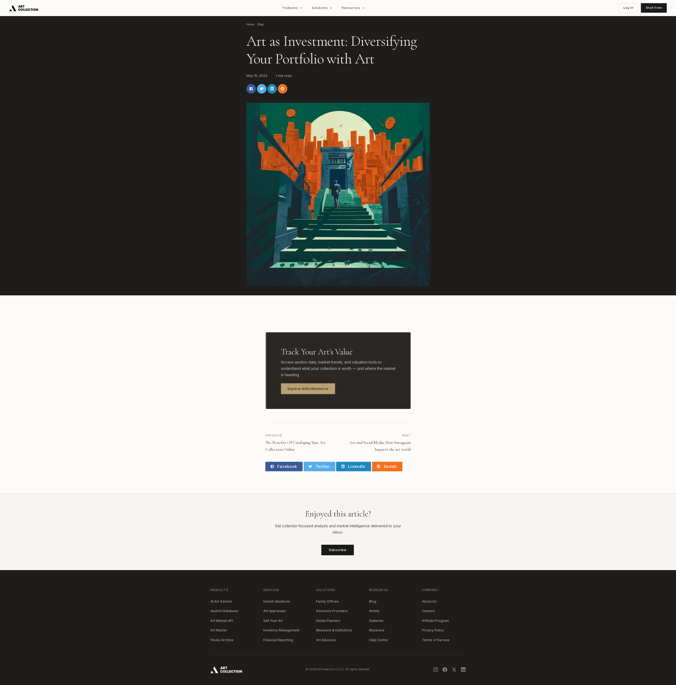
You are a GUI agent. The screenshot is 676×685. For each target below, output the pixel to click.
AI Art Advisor (221, 601)
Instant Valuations (276, 601)
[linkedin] (463, 669)
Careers (428, 611)
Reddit (390, 466)
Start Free (654, 8)
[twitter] (454, 669)
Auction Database (224, 611)
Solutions (320, 8)
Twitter (322, 466)
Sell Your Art (273, 621)
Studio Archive (221, 640)
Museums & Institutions (334, 630)
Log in (628, 8)
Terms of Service (435, 640)
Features (290, 8)
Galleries (376, 621)
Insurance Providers (332, 611)
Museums (376, 630)
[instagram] (435, 669)
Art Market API (221, 621)
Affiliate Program (435, 621)
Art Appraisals (274, 611)
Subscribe (337, 550)
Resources (351, 8)
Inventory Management (281, 630)
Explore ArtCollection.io (308, 389)
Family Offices (327, 601)
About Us (429, 601)
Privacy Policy (433, 630)
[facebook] (445, 669)
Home (250, 24)
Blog (261, 24)
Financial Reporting (278, 640)
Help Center (378, 640)
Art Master (218, 630)
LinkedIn (356, 466)
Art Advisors (326, 640)
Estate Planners (328, 621)
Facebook (286, 466)
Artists (374, 611)
